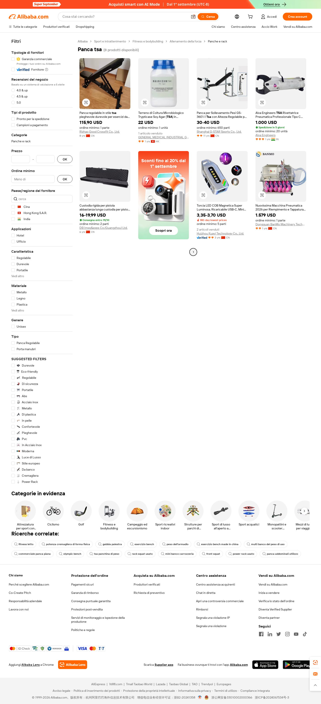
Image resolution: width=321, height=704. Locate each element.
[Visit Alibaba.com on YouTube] (296, 634)
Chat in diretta (205, 592)
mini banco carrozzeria (179, 553)
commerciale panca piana (35, 553)
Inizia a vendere (269, 592)
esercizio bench (144, 544)
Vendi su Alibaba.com (273, 584)
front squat (213, 553)
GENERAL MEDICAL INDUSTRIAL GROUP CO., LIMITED (163, 137)
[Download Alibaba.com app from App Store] (265, 664)
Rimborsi (202, 609)
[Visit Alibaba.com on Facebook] (261, 634)
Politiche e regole (83, 630)
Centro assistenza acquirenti (215, 584)
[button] (193, 16)
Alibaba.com (239, 664)
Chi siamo (16, 575)
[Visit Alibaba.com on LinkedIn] (270, 634)
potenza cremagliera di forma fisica (68, 544)
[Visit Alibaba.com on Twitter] (278, 634)
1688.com (115, 684)
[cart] (251, 17)
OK (65, 159)
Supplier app (164, 664)
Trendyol (207, 684)
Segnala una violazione (211, 626)
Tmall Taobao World (139, 684)
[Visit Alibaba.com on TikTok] (304, 634)
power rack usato (243, 553)
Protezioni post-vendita (87, 609)
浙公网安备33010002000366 (231, 697)
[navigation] (41, 262)
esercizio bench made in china (219, 544)
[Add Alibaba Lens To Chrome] (72, 664)
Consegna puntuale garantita (90, 601)
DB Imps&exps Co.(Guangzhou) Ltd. (103, 227)
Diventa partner (269, 617)
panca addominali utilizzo (282, 553)
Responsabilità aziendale (25, 601)
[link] (315, 662)
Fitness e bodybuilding (148, 41)
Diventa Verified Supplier (275, 609)
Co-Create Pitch (20, 592)
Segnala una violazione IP (213, 617)
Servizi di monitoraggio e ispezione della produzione (98, 619)
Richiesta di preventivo (149, 592)
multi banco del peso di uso (268, 544)
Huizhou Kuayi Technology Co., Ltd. (220, 233)
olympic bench (72, 553)
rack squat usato (142, 553)
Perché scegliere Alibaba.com (29, 584)
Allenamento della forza (185, 41)
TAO (194, 684)
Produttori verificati (147, 584)
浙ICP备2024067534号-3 (272, 697)
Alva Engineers (265, 135)
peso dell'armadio (177, 544)
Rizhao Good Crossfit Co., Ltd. (99, 131)
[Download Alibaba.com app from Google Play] (297, 664)
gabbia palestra (112, 544)
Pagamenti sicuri (82, 584)
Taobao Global (178, 684)
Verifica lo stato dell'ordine (276, 601)
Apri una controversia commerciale (220, 601)
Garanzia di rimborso (85, 592)
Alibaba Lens (30, 664)
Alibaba (83, 41)
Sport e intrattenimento (110, 41)
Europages (224, 684)
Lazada (160, 684)
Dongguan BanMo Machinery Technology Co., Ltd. (280, 224)
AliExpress (98, 684)
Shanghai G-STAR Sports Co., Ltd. (219, 131)
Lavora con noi (19, 609)
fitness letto (26, 544)
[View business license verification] (200, 697)
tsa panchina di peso (106, 553)
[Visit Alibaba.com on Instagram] (287, 634)
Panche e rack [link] (217, 41)
